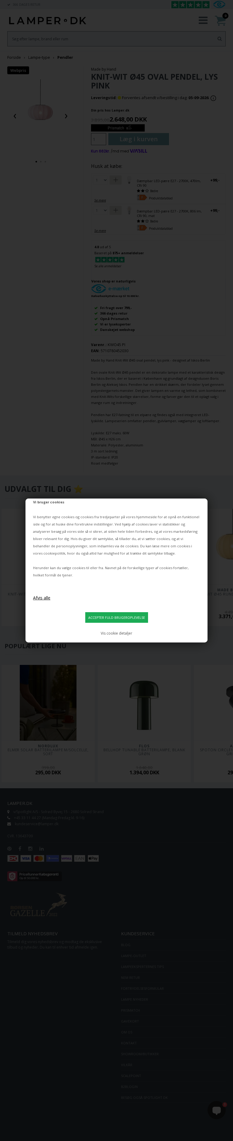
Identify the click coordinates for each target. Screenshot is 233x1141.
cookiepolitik (54, 553)
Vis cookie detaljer (116, 633)
